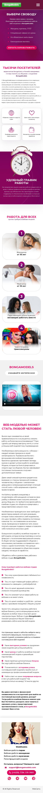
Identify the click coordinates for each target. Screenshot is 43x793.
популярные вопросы (32, 676)
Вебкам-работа (14, 750)
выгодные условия (18, 645)
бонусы (35, 661)
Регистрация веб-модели (16, 759)
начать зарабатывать (21, 48)
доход (13, 652)
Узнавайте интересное (21, 373)
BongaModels (21, 367)
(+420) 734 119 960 (22, 772)
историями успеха (27, 667)
